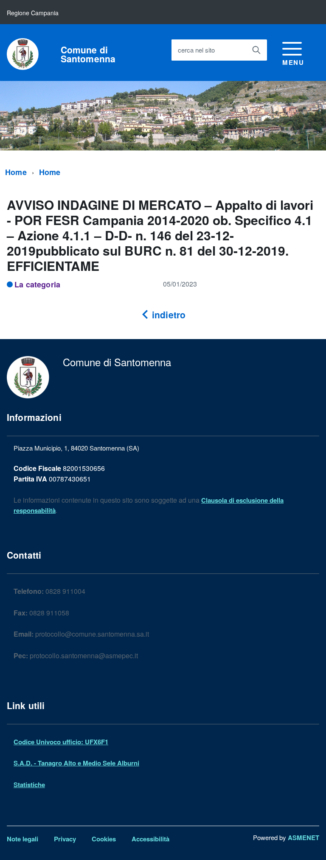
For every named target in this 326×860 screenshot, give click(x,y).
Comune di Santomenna (88, 54)
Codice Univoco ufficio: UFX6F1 (61, 741)
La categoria (37, 284)
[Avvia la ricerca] (256, 50)
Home (16, 172)
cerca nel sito (196, 49)
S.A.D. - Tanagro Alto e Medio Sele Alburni (76, 763)
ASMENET (303, 837)
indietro (167, 314)
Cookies (104, 838)
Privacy (65, 838)
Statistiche (29, 784)
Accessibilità (150, 838)
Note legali (22, 838)
